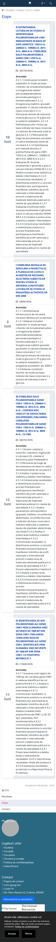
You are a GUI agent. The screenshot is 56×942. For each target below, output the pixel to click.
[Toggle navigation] (4, 3)
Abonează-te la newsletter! (18, 899)
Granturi (21, 10)
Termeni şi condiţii (14, 858)
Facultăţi (8, 851)
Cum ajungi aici (12, 885)
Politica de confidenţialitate (19, 862)
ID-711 (29, 10)
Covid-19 (8, 888)
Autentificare (11, 866)
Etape (37, 10)
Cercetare (10, 10)
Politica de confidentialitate (27, 926)
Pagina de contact (14, 881)
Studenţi (8, 847)
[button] (43, 3)
